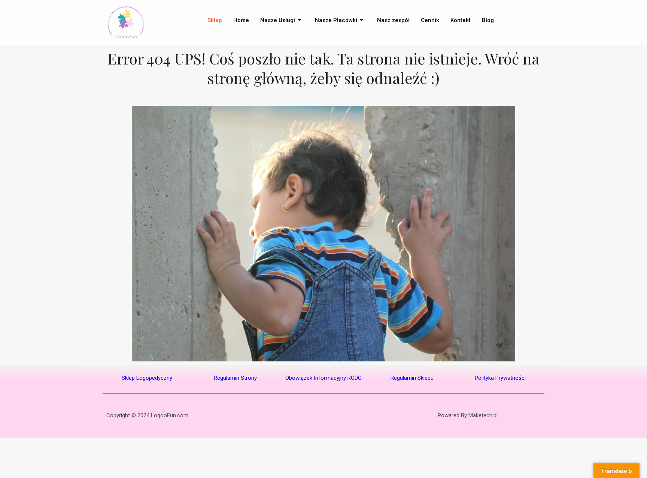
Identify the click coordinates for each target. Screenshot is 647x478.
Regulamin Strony (235, 378)
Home (241, 20)
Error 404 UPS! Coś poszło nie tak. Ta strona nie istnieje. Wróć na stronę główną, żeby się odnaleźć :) (323, 68)
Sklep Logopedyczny (147, 378)
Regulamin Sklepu (412, 378)
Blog (488, 20)
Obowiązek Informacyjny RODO (323, 378)
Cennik (430, 20)
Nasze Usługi (277, 20)
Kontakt (460, 20)
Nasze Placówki (336, 20)
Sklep (214, 20)
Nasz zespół (393, 20)
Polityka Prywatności (500, 378)
